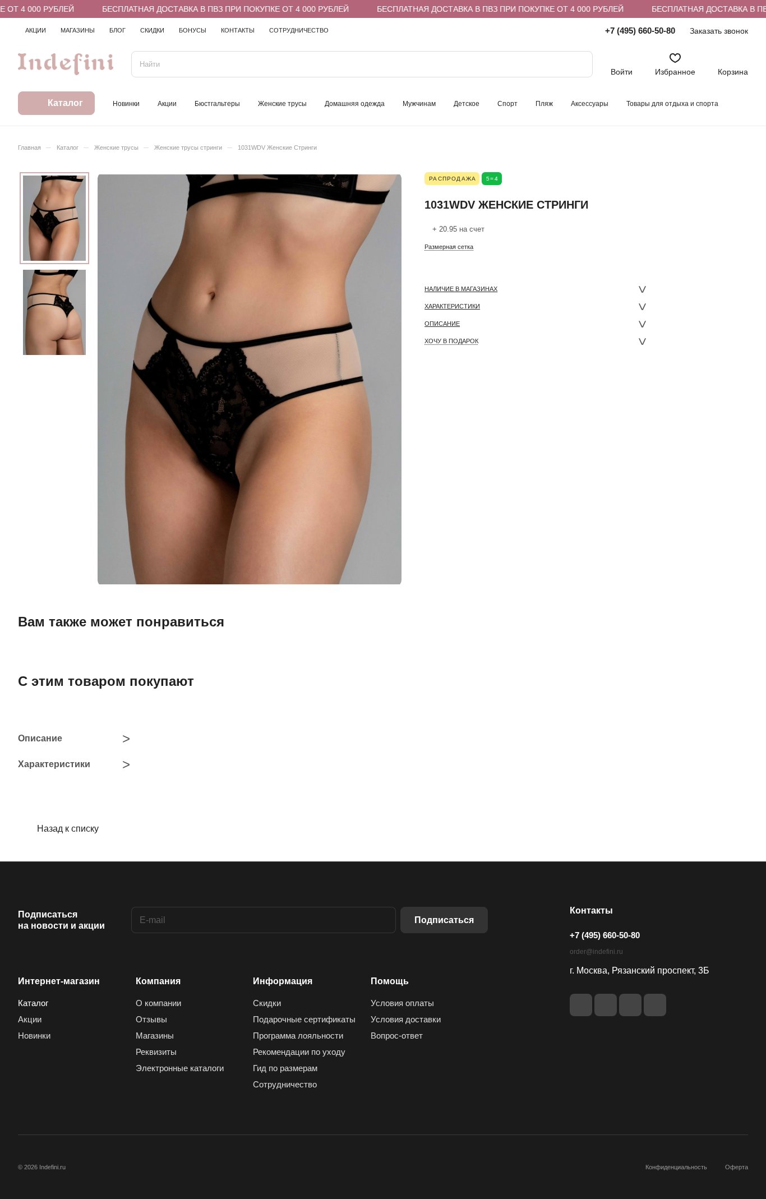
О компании (158, 1003)
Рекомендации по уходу (299, 1052)
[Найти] (579, 64)
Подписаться (444, 920)
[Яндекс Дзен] (630, 1005)
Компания (158, 981)
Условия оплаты (402, 1003)
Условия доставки (406, 1019)
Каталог (33, 1003)
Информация (282, 981)
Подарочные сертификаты (304, 1019)
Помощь (390, 981)
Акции (29, 1019)
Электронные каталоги (180, 1068)
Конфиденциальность (676, 1167)
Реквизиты (156, 1052)
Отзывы (151, 1019)
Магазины (155, 1035)
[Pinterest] (655, 1005)
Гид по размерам (285, 1068)
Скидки (267, 1003)
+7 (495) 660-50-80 (640, 30)
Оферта (736, 1167)
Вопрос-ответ (397, 1035)
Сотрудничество (285, 1084)
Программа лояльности (298, 1035)
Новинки (34, 1035)
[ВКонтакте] (581, 1005)
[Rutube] (605, 1005)
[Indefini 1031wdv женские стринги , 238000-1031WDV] (250, 379)
